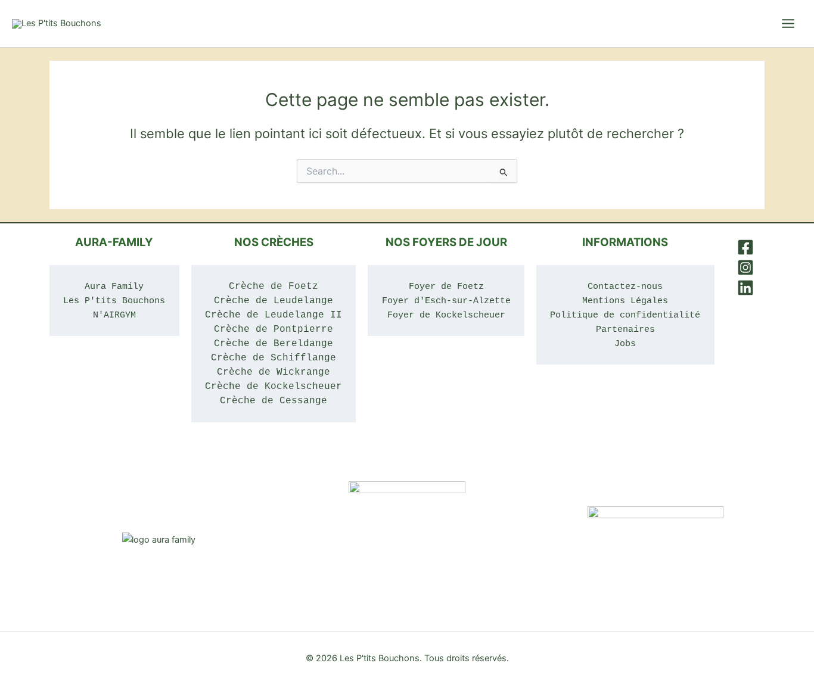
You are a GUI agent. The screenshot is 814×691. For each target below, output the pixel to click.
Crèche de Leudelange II (273, 315)
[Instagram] (745, 267)
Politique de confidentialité (625, 315)
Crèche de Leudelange (273, 300)
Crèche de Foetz (273, 286)
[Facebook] (745, 247)
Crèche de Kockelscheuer (273, 386)
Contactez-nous (625, 286)
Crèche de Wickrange (273, 372)
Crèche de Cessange (273, 401)
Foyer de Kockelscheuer (446, 315)
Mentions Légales (625, 301)
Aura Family (114, 286)
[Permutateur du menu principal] (788, 24)
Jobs (625, 343)
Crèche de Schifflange (273, 358)
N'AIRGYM (114, 315)
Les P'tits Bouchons (114, 301)
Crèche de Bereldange (273, 343)
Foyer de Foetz (446, 286)
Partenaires (625, 329)
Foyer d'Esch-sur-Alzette (446, 301)
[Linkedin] (745, 287)
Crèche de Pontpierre (273, 329)
